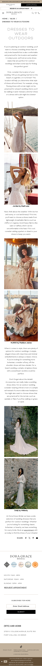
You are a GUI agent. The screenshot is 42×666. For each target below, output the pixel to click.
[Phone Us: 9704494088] (38, 13)
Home (5, 19)
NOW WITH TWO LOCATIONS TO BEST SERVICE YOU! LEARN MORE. (21, 1)
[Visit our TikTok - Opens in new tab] (21, 646)
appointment (29, 530)
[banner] (14, 13)
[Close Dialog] (1, 661)
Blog (12, 19)
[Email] (37, 538)
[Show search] (33, 12)
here (31, 664)
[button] (3, 13)
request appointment (15, 588)
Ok (5, 661)
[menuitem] (10, 4)
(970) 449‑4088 (12, 626)
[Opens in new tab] (25, 538)
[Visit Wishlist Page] (35, 13)
